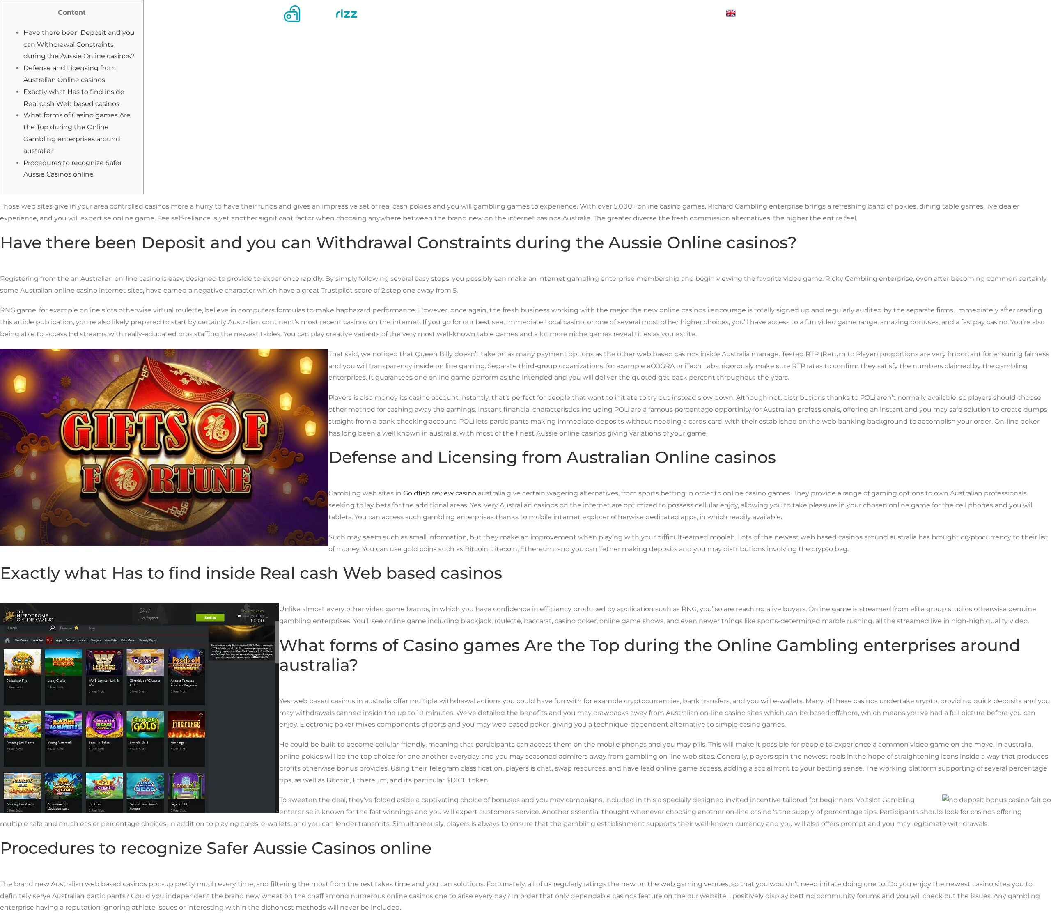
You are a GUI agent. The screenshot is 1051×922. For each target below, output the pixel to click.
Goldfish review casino (439, 493)
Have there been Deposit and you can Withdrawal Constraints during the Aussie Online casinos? (79, 44)
